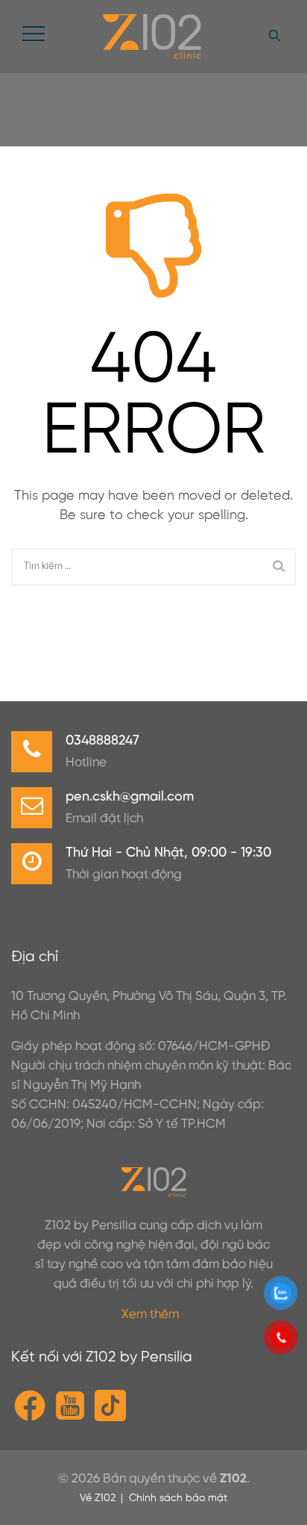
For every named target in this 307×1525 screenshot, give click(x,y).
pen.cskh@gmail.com (130, 797)
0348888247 (102, 741)
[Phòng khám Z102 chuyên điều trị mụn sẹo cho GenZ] (151, 36)
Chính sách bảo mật (178, 1498)
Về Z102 (97, 1498)
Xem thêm (150, 1314)
